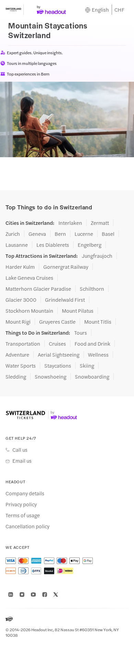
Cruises (57, 343)
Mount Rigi (18, 321)
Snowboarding (92, 376)
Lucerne (84, 233)
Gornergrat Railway (65, 266)
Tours (80, 332)
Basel (108, 233)
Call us (19, 449)
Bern (60, 233)
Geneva (37, 233)
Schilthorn (92, 288)
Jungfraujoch (97, 255)
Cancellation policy (27, 526)
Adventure (17, 354)
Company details (24, 493)
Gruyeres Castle (57, 321)
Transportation (22, 343)
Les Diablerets (52, 244)
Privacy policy (21, 504)
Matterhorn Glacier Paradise (38, 288)
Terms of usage (22, 515)
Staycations (57, 365)
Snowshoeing (50, 376)
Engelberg (89, 244)
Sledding (15, 376)
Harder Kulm (20, 266)
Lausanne (16, 244)
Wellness (98, 354)
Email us (22, 460)
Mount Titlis (97, 321)
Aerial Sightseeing (58, 354)
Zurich (12, 233)
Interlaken (70, 222)
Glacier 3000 (20, 299)
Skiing (87, 365)
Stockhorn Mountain (29, 310)
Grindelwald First (65, 299)
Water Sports (20, 365)
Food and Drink (92, 343)
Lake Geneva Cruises (29, 277)
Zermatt (100, 222)
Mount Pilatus (77, 310)
